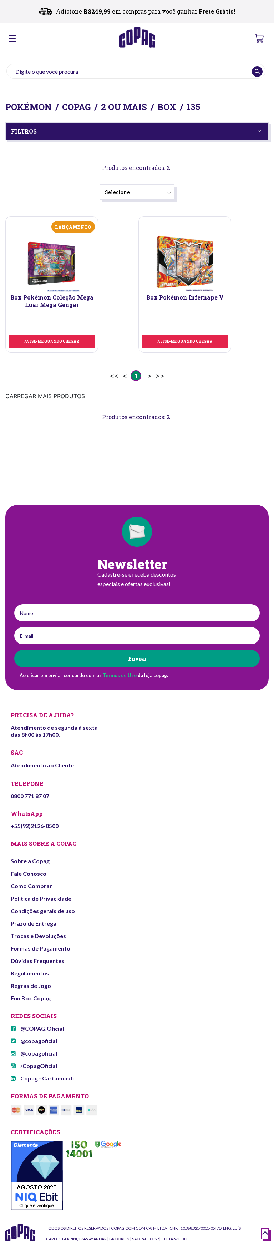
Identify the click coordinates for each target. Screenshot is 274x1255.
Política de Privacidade (41, 898)
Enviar (137, 658)
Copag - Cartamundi (46, 1078)
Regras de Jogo (31, 985)
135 (193, 107)
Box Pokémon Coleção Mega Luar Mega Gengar (51, 300)
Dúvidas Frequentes (37, 960)
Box (166, 107)
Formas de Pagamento (40, 948)
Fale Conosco (28, 873)
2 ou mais (124, 107)
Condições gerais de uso (43, 910)
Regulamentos (30, 973)
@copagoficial (38, 1040)
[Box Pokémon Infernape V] (185, 263)
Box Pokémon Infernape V (185, 297)
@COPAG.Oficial (41, 1028)
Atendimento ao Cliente (42, 765)
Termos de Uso (120, 675)
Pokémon (28, 107)
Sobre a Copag (30, 861)
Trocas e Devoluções (38, 935)
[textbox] (135, 71)
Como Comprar (31, 885)
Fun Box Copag (31, 998)
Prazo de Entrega (33, 923)
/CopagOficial (38, 1065)
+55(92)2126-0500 (35, 825)
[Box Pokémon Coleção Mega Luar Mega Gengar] (52, 263)
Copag (76, 107)
